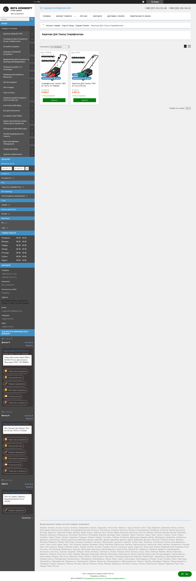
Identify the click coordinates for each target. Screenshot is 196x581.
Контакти (97, 16)
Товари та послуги (9, 28)
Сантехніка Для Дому (12, 105)
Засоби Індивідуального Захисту (13, 135)
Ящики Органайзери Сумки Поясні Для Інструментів (14, 122)
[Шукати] (32, 19)
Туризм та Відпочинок (12, 154)
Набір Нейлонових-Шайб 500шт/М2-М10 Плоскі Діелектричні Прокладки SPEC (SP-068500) (17, 359)
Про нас (83, 16)
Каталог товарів (64, 16)
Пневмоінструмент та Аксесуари (12, 68)
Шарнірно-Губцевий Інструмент (12, 52)
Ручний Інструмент (11, 46)
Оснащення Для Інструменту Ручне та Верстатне (15, 40)
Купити (54, 100)
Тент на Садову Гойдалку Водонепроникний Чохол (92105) (14, 499)
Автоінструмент (10, 82)
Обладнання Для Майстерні (15, 128)
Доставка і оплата (116, 16)
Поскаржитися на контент (94, 578)
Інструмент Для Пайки (12, 116)
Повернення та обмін (140, 16)
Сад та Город (8, 92)
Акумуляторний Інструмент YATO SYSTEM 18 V (14, 99)
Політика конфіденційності (115, 578)
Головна (47, 16)
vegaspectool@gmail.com (12, 311)
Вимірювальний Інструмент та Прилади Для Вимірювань (16, 60)
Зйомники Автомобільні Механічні (13, 75)
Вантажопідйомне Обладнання (11, 142)
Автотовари (8, 87)
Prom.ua (111, 574)
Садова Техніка (82, 25)
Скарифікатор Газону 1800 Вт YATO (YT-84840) (53, 84)
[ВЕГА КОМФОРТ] (17, 9)
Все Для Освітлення (11, 110)
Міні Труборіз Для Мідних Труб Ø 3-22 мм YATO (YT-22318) (16, 429)
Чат (187, 574)
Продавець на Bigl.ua (98, 576)
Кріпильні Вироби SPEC (13, 33)
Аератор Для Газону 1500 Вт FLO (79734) (83, 84)
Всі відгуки (26, 517)
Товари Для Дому (10, 149)
